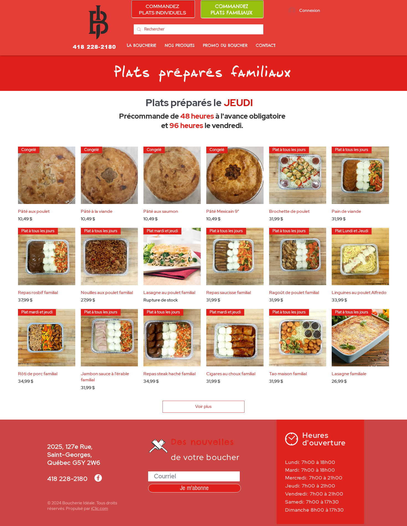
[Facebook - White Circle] (98, 478)
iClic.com (99, 508)
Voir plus (203, 406)
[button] (225, 45)
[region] (163, 9)
